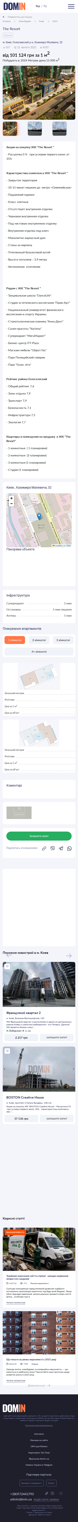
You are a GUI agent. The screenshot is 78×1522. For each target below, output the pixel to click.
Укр (38, 6)
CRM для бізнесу (39, 1446)
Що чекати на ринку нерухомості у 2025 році (31, 1359)
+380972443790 (22, 1494)
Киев (41, 21)
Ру (45, 6)
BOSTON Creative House (25, 1097)
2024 (55, 21)
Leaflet (58, 545)
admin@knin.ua (34, 1499)
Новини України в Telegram (39, 1464)
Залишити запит (56, 1037)
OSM (68, 545)
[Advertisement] (39, 907)
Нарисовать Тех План (39, 1452)
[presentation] (12, 93)
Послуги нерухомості (39, 1283)
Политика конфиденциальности (39, 1425)
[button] (39, 516)
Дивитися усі (36, 1385)
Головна (7, 21)
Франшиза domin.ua (39, 1458)
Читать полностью (15, 1302)
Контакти (39, 1434)
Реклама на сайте (39, 1440)
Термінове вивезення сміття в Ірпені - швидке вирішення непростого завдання (37, 1277)
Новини (35, 1364)
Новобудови (25, 21)
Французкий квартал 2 (23, 1013)
